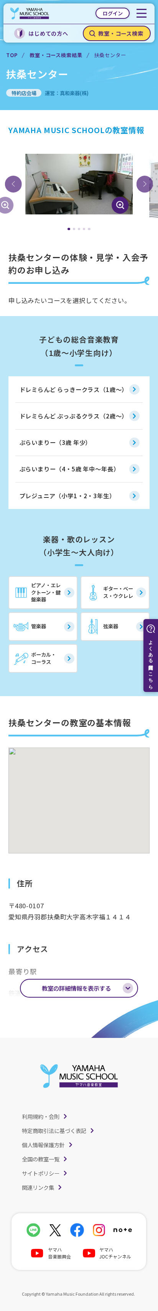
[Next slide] (144, 184)
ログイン (113, 13)
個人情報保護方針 (43, 1145)
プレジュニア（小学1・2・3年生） (67, 495)
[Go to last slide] (13, 184)
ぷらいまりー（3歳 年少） (56, 442)
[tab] (68, 229)
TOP (11, 55)
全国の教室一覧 (40, 1159)
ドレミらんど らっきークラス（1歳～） (74, 389)
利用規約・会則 (40, 1116)
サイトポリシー (40, 1173)
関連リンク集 (38, 1187)
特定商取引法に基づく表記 (54, 1131)
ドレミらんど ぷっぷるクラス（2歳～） (74, 416)
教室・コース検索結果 (56, 55)
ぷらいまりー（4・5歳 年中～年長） (70, 468)
